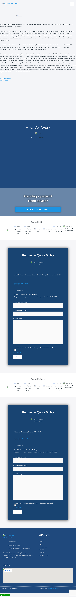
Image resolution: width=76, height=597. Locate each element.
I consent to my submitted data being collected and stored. (33, 348)
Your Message (18, 318)
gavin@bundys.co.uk (21, 284)
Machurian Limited (53, 588)
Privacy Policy (17, 352)
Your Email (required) (20, 310)
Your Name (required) (20, 302)
